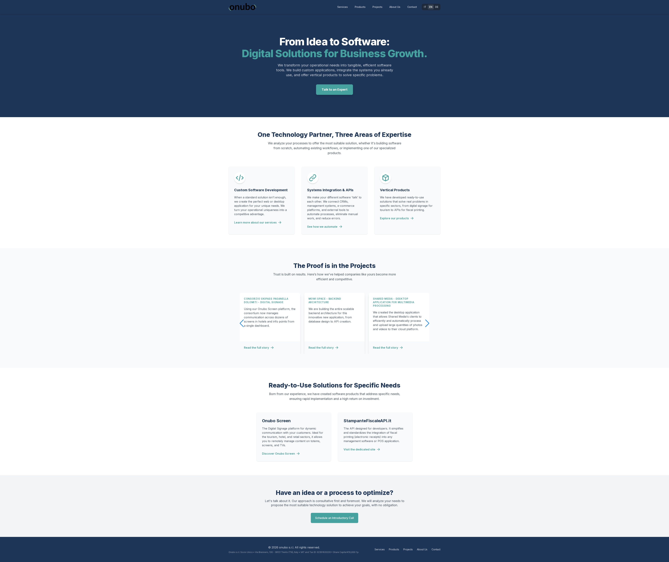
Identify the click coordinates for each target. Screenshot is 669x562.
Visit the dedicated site (359, 449)
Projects (377, 6)
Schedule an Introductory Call (334, 518)
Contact (412, 6)
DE (436, 6)
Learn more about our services (255, 222)
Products (360, 6)
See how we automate (322, 226)
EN (430, 6)
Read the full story (256, 347)
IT (425, 6)
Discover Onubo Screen (278, 453)
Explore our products (394, 218)
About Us (394, 6)
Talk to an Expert (334, 89)
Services (342, 6)
